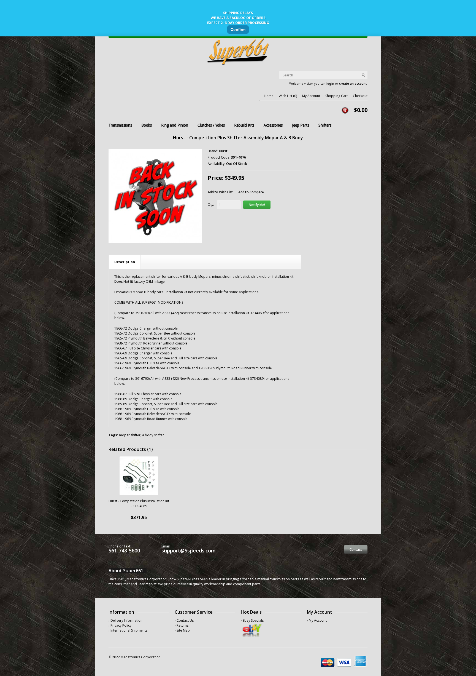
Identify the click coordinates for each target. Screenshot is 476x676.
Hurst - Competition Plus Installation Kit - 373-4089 (139, 503)
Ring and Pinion (174, 125)
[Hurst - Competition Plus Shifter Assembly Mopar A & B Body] (155, 196)
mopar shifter (129, 435)
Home (269, 95)
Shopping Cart (336, 95)
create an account (353, 83)
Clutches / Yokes (211, 125)
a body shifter (153, 435)
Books (146, 125)
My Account (311, 95)
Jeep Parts (300, 125)
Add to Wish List (220, 192)
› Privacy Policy (120, 625)
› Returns (181, 625)
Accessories (273, 125)
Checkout (360, 95)
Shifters (324, 125)
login (330, 83)
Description (124, 262)
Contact (356, 549)
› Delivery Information (125, 620)
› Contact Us (184, 620)
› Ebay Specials (252, 620)
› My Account (317, 620)
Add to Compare (251, 192)
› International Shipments (128, 630)
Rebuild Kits (244, 125)
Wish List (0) (288, 95)
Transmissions (120, 125)
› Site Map (182, 630)
